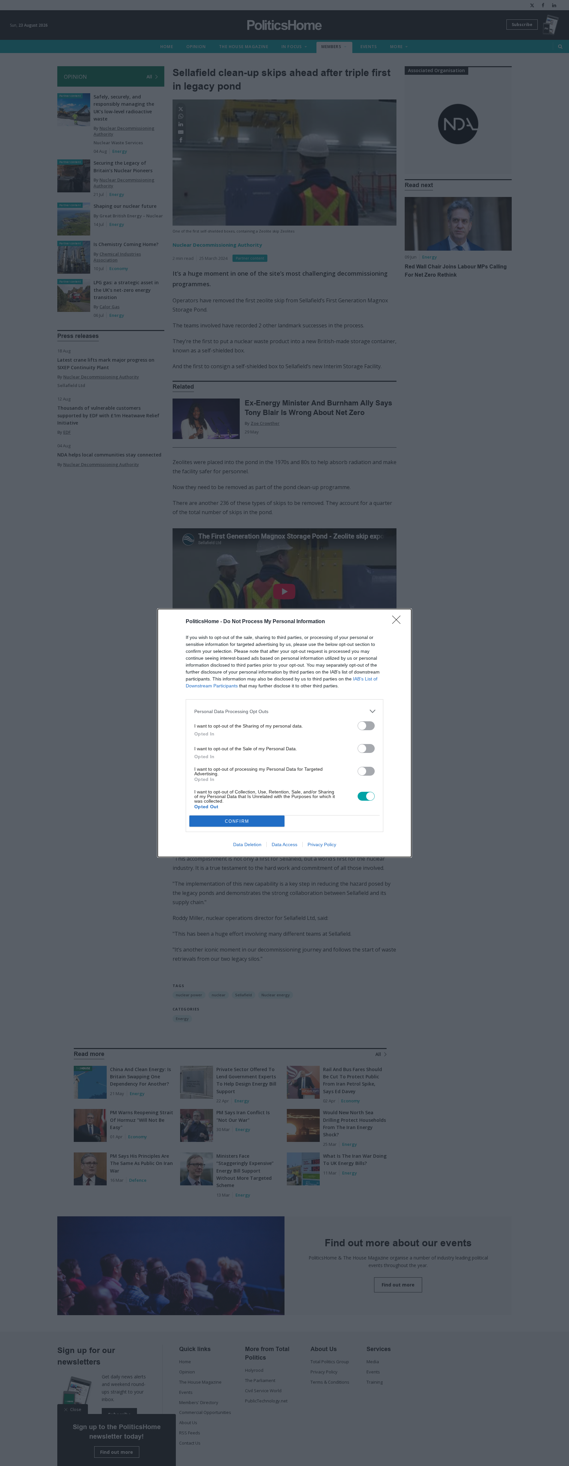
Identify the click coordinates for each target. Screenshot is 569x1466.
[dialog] (284, 733)
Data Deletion (247, 844)
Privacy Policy (322, 844)
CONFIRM (237, 821)
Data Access (284, 844)
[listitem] (284, 711)
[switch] (366, 725)
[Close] (398, 622)
